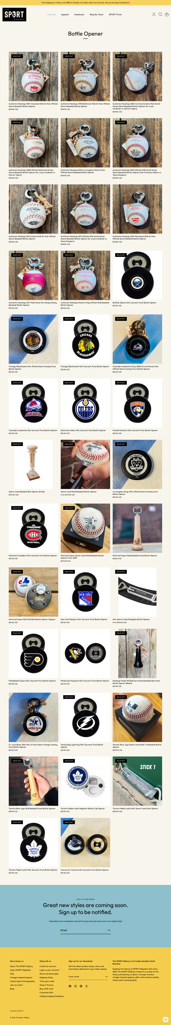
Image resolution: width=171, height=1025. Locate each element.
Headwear (79, 14)
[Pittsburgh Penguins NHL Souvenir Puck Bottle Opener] (85, 653)
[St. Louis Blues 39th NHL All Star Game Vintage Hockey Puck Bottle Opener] (33, 717)
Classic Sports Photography (22, 981)
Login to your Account (49, 970)
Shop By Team (96, 14)
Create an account (48, 966)
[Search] (160, 14)
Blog (12, 989)
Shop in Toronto (46, 985)
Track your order (47, 981)
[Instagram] (75, 986)
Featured (51, 14)
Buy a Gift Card (46, 989)
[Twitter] (86, 986)
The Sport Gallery (22, 1018)
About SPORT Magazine (20, 970)
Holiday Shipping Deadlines (52, 996)
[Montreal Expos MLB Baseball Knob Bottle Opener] (137, 528)
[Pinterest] (81, 986)
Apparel (65, 14)
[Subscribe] (108, 930)
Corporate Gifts (46, 992)
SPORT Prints (115, 14)
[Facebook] (70, 986)
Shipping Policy (46, 977)
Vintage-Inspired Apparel (21, 977)
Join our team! (16, 985)
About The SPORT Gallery (21, 966)
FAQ (12, 974)
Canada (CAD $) (16, 1011)
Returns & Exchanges (49, 974)
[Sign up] (106, 976)
